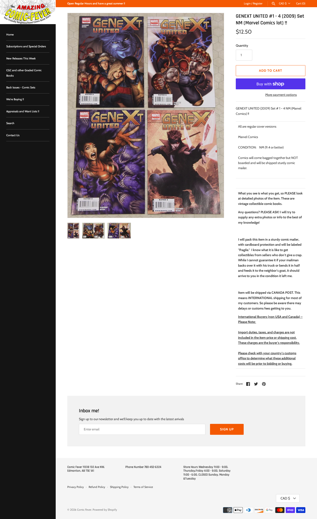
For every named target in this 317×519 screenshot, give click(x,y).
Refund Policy (97, 487)
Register (257, 3)
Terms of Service (143, 487)
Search (10, 123)
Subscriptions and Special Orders (26, 46)
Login (247, 3)
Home (10, 34)
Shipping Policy (119, 487)
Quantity (242, 45)
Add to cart (270, 70)
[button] (214, 115)
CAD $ (283, 3)
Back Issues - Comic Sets (20, 87)
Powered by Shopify (105, 509)
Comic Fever (84, 509)
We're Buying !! (15, 99)
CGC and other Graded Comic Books (24, 73)
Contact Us (12, 135)
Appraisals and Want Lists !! (22, 111)
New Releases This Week (21, 58)
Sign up (227, 429)
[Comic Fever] (28, 12)
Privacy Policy (75, 487)
